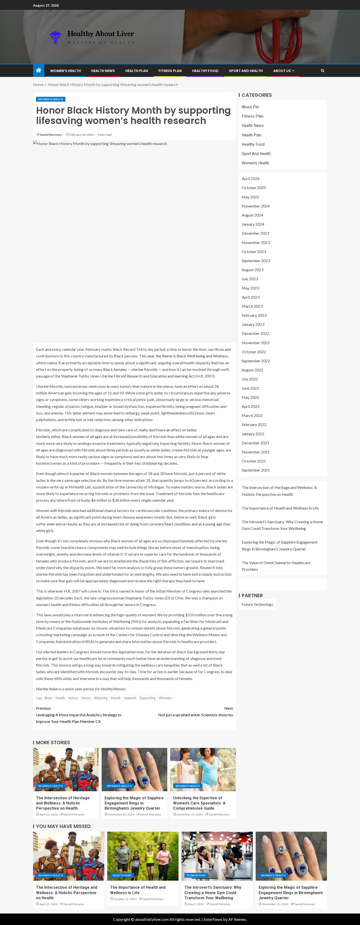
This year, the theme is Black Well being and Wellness (183, 355)
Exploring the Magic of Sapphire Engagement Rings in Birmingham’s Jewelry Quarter (134, 803)
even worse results (62, 524)
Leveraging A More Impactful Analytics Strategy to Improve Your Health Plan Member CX (78, 715)
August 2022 (252, 369)
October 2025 (254, 187)
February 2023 (254, 315)
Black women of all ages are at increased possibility (105, 436)
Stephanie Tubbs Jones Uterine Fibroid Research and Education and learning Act (128, 376)
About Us (282, 70)
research (130, 698)
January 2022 (253, 433)
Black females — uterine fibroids (130, 369)
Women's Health (50, 99)
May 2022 (250, 397)
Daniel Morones (51, 134)
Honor (86, 698)
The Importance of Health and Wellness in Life (280, 508)
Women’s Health (65, 70)
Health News (103, 70)
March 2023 (252, 306)
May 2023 (250, 288)
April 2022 (251, 406)
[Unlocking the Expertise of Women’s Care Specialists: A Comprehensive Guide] (203, 769)
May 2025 (250, 197)
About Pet (250, 107)
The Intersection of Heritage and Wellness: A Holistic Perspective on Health (63, 803)
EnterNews (213, 919)
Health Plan (136, 70)
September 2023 (256, 260)
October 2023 (254, 251)
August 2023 (252, 269)
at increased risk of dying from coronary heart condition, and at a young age (159, 524)
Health (60, 698)
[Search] (323, 70)
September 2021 (256, 470)
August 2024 (252, 215)
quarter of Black (86, 473)
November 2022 (256, 342)
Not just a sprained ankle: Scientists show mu (195, 711)
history (73, 698)
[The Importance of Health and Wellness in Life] (143, 856)
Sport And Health (246, 70)
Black (48, 698)
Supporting (148, 698)
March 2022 (252, 415)
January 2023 (253, 324)
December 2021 (255, 442)
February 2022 (254, 424)
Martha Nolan (47, 688)
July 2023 (250, 279)
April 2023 (251, 297)
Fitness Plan (170, 70)
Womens (165, 698)
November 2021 (256, 452)
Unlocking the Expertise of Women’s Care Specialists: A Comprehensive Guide (199, 803)
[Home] (38, 70)
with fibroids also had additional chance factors (89, 510)
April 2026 (251, 178)
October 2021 (254, 461)
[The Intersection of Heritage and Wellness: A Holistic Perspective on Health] (66, 769)
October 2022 (254, 351)
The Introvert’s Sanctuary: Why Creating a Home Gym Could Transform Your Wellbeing (212, 892)
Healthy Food (205, 70)
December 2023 (255, 233)
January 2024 (253, 224)
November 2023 (256, 242)
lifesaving (101, 698)
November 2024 (256, 206)
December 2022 (255, 333)
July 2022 (250, 379)
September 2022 (256, 360)
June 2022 (250, 388)
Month (115, 698)
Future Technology (257, 604)
